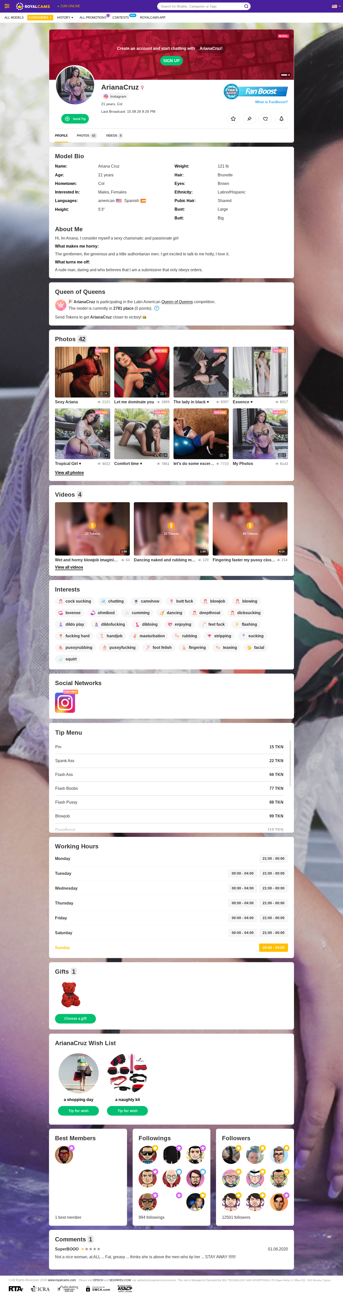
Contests (120, 17)
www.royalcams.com (62, 1280)
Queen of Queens (177, 302)
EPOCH (98, 1280)
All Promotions (93, 17)
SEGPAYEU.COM (120, 1280)
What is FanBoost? (271, 102)
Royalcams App (152, 17)
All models (14, 17)
